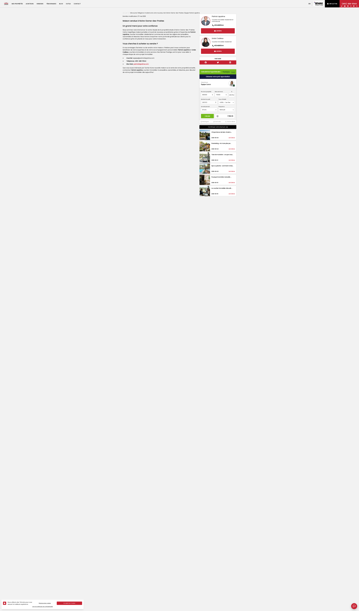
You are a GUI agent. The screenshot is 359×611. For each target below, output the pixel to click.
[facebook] (348, 6)
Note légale (205, 122)
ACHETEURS (30, 4)
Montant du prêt (205, 99)
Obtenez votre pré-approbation (218, 77)
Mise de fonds (219, 92)
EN (309, 4)
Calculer (207, 116)
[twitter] (356, 6)
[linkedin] (353, 6)
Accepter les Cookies (69, 603)
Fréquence (221, 106)
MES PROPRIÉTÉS (17, 4)
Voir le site (218, 122)
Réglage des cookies (45, 603)
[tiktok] (341, 6)
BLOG (61, 4)
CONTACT (77, 4)
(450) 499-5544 (349, 4)
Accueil (125, 13)
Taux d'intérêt (222, 99)
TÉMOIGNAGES (51, 4)
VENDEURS (40, 4)
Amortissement (205, 106)
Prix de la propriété (206, 92)
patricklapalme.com (141, 64)
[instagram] (350, 6)
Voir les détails (231, 122)
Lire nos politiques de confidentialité (42, 606)
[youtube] (345, 6)
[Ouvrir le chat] (354, 606)
